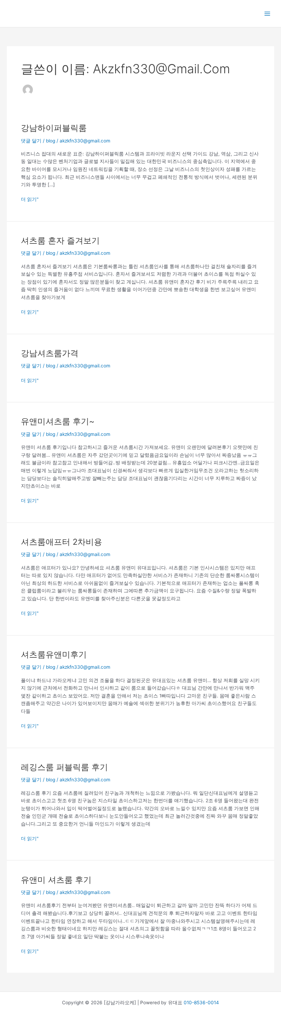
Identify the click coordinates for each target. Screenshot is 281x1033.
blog (50, 140)
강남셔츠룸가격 (49, 353)
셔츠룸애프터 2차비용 (61, 542)
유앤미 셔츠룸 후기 (56, 880)
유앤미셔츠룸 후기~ (58, 421)
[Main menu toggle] (267, 14)
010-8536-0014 (201, 1002)
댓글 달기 (31, 140)
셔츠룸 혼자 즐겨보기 (60, 240)
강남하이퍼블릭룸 (54, 128)
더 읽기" (30, 199)
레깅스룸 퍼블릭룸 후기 (64, 767)
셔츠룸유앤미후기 (54, 654)
